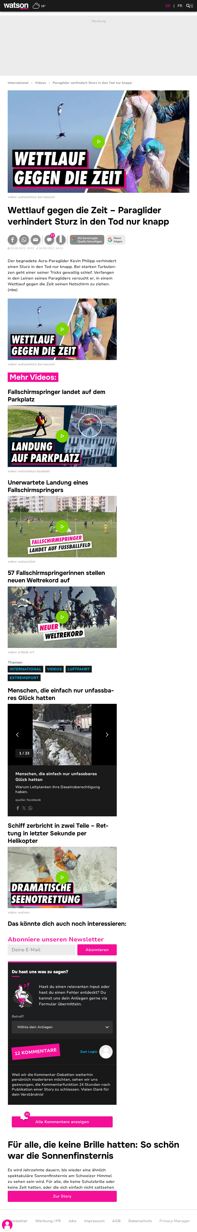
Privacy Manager (175, 1221)
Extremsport (24, 677)
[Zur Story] (98, 1170)
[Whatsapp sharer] (30, 808)
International (18, 83)
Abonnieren (97, 949)
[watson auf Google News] (115, 240)
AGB (116, 1221)
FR (180, 5)
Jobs (72, 1221)
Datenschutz (140, 1221)
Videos (40, 83)
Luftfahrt (79, 669)
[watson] (16, 5)
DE (168, 5)
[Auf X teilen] (24, 808)
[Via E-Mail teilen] (35, 240)
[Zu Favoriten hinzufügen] (61, 240)
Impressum (94, 1221)
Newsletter (17, 1221)
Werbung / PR (48, 1221)
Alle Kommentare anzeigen (62, 1122)
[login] (7, 1224)
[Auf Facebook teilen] (12, 240)
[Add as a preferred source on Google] (87, 240)
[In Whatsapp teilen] (24, 240)
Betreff (18, 1016)
